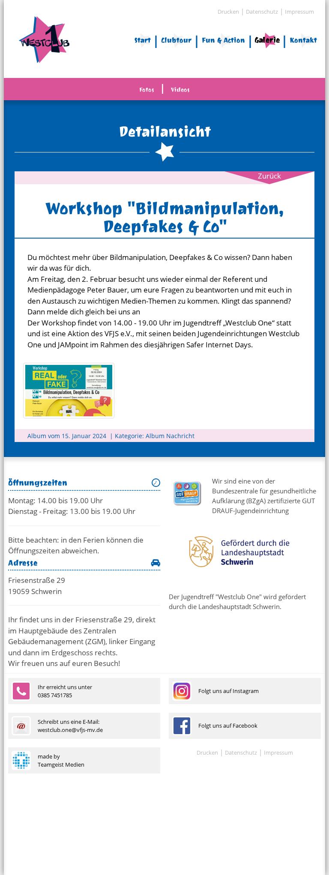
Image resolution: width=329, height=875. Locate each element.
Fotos (146, 90)
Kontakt (303, 40)
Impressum (299, 11)
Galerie (267, 40)
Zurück (269, 176)
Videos (180, 90)
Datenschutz (262, 11)
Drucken (228, 11)
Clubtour (176, 40)
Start (143, 40)
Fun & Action (223, 40)
